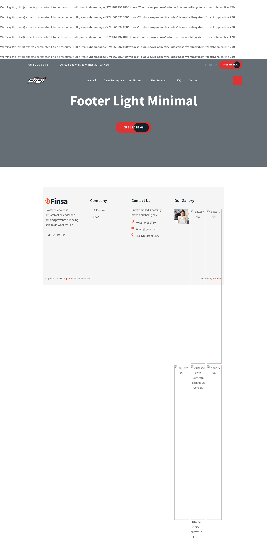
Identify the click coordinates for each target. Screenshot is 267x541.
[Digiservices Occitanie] (36, 80)
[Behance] (59, 235)
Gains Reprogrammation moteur (123, 80)
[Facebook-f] (44, 235)
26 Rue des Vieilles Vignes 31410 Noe (84, 65)
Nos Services (159, 80)
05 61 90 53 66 (38, 65)
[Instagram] (216, 64)
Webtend (217, 278)
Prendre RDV (230, 64)
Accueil (91, 80)
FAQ (178, 80)
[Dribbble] (64, 235)
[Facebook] (205, 64)
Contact (194, 80)
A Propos (99, 210)
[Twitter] (49, 235)
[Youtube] (210, 64)
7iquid (67, 278)
